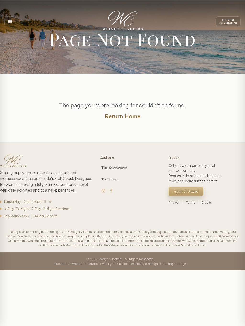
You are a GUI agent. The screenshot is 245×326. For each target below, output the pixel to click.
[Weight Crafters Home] (122, 21)
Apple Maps (50, 201)
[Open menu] (10, 21)
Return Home (122, 116)
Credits (206, 202)
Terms (190, 202)
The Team (109, 179)
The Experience (114, 167)
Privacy (174, 202)
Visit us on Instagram (103, 191)
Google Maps (45, 201)
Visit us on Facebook (111, 191)
